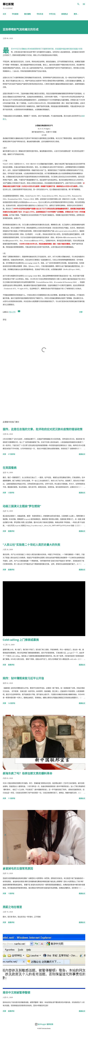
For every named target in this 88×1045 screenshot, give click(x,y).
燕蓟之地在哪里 (12, 907)
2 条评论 (11, 492)
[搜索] (78, 4)
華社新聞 (8, 4)
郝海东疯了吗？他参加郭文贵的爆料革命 (27, 773)
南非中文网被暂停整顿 (16, 992)
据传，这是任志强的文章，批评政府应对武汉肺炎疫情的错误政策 (42, 429)
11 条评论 (11, 798)
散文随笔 (27, 14)
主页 (4, 14)
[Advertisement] (44, 397)
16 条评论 (11, 703)
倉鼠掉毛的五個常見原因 (18, 868)
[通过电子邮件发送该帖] (19, 312)
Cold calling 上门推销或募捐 (21, 640)
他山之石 (12, 312)
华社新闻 (15, 14)
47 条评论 (11, 454)
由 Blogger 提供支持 (45, 1024)
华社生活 (40, 14)
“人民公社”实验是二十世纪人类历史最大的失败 (31, 544)
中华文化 (52, 14)
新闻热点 (64, 14)
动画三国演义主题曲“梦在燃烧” (22, 506)
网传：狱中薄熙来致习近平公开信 (23, 678)
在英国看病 (9, 467)
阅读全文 (82, 454)
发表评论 (11, 531)
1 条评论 (11, 893)
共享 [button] (80, 312)
